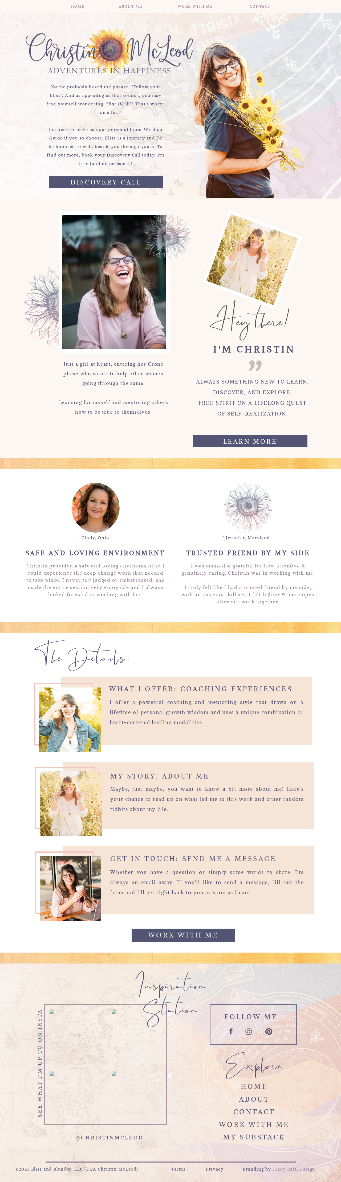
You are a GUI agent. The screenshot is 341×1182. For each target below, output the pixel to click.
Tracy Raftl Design (294, 1169)
